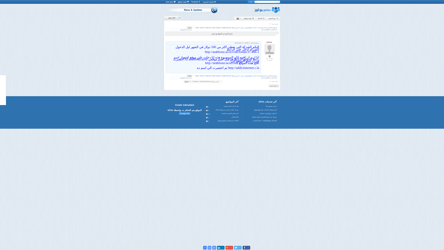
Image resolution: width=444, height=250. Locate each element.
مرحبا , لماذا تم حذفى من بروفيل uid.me (227, 110)
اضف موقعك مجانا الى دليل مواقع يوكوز (265, 110)
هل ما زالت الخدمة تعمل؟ (231, 106)
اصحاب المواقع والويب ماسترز (248, 27)
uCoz (170, 110)
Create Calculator (184, 105)
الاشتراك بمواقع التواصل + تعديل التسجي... (264, 120)
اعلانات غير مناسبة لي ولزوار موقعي (227, 120)
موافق (189, 27)
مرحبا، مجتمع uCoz (271, 106)
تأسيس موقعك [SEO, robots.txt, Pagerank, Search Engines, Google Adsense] (217, 27)
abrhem (269, 42)
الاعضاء (260, 18)
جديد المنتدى (272, 18)
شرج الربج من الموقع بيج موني (269, 29)
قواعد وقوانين (247, 18)
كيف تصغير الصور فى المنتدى (230, 113)
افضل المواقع (182, 2)
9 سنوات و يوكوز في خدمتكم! (268, 113)
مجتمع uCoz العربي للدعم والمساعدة (267, 27)
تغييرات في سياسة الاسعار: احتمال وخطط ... (264, 117)
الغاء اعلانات (234, 117)
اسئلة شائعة (169, 2)
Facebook (194, 2)
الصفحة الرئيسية (208, 2)
